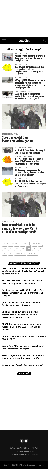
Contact (35, 448)
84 (11, 253)
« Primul (24, 244)
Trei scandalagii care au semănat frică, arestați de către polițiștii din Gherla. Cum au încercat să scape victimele (24, 271)
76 (5, 248)
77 (11, 248)
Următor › (20, 253)
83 (5, 253)
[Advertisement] (24, 18)
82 (41, 248)
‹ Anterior (36, 244)
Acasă (12, 448)
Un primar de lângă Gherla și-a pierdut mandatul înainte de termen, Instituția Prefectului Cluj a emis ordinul (20, 314)
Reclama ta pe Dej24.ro (25, 451)
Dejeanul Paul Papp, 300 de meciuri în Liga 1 (22, 365)
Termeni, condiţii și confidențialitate (25, 454)
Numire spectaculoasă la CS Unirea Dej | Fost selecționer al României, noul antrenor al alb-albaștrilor (23, 293)
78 (17, 248)
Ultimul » (32, 253)
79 (23, 248)
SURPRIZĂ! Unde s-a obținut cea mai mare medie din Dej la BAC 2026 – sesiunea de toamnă (21, 327)
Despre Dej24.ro (23, 448)
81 (35, 248)
